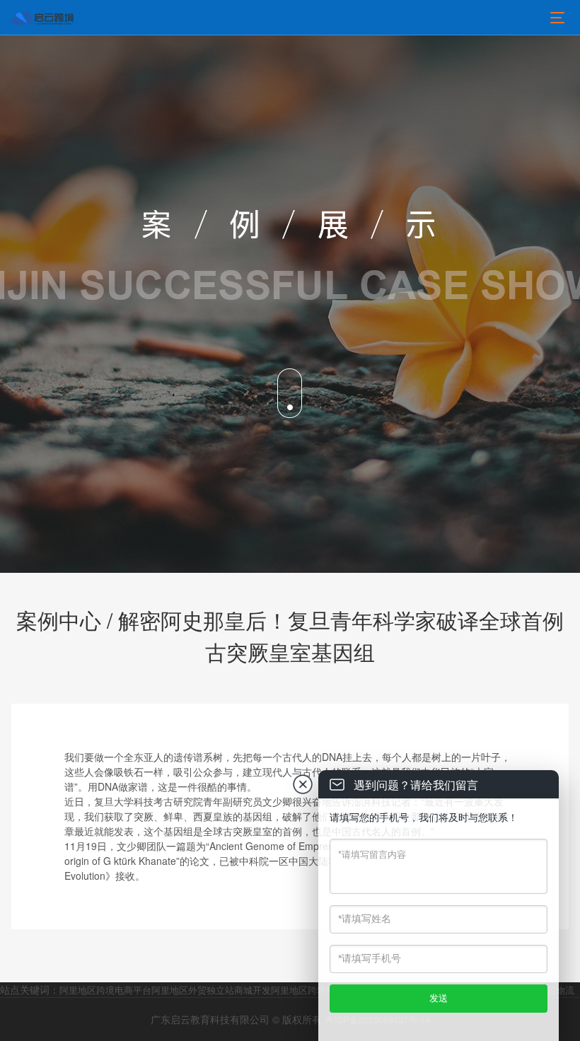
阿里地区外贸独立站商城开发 (211, 989)
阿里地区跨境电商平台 (105, 989)
